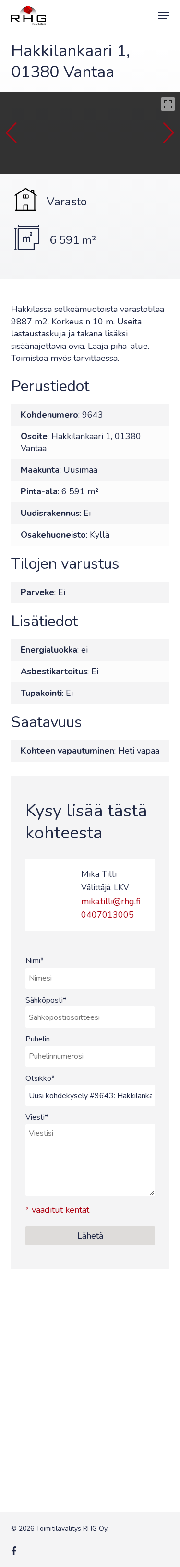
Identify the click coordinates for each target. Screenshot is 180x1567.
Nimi (34, 961)
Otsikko (40, 1078)
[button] (163, 15)
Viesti (36, 1117)
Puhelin (37, 1039)
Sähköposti (45, 1000)
